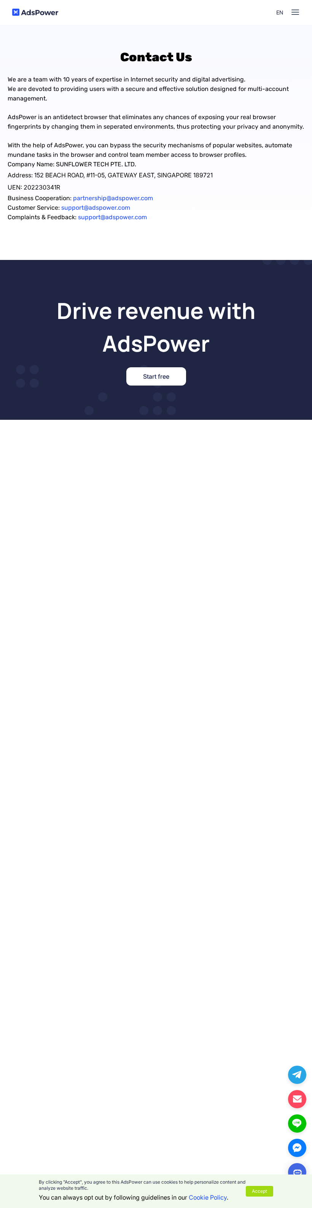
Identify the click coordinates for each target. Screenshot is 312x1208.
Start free (156, 376)
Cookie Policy (208, 1197)
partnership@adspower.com (113, 198)
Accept (259, 1191)
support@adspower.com (95, 207)
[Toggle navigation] (295, 12)
